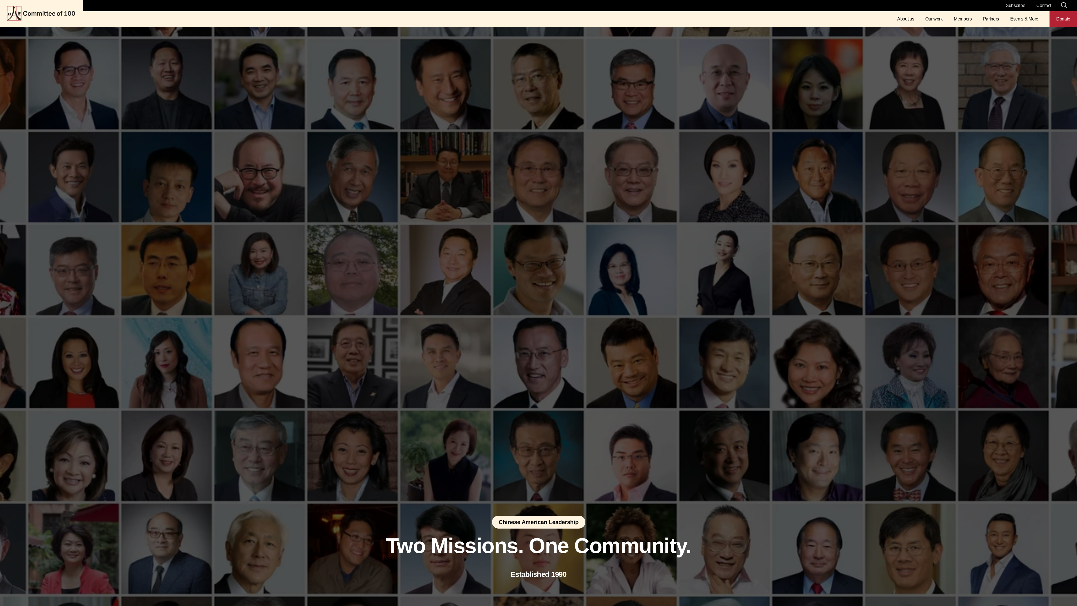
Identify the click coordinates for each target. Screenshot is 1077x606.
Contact (1043, 5)
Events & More (1024, 19)
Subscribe (1015, 5)
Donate (1063, 19)
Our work (933, 19)
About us (905, 19)
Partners (991, 19)
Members (963, 19)
